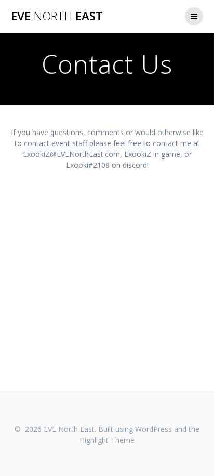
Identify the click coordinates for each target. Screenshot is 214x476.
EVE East (57, 16)
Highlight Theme (107, 440)
